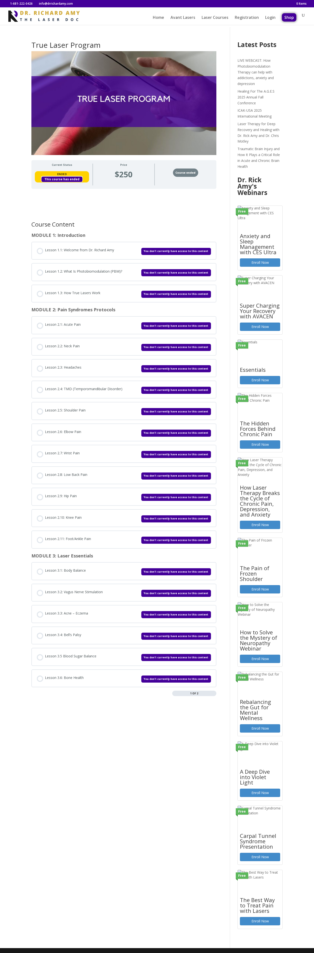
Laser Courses (215, 18)
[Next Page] (214, 693)
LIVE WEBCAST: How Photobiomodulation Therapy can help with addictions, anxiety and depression (255, 72)
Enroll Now (260, 262)
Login (270, 18)
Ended (62, 174)
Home (158, 18)
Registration (247, 18)
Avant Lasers (182, 18)
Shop (289, 17)
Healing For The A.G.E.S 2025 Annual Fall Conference (256, 97)
